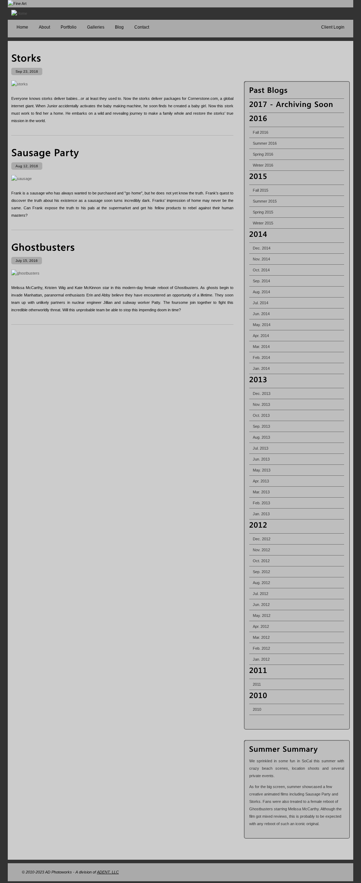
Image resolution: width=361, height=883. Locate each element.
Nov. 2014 (261, 259)
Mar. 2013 (261, 492)
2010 (257, 709)
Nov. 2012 (261, 550)
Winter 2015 (263, 223)
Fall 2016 (260, 132)
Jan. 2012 (261, 659)
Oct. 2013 (261, 415)
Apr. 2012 (261, 626)
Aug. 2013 (261, 437)
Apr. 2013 (261, 481)
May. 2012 (261, 615)
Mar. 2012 (261, 637)
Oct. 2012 (261, 561)
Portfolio (69, 27)
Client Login (332, 27)
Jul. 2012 (260, 593)
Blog (119, 27)
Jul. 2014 (260, 303)
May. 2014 (261, 325)
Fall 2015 (260, 190)
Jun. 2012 (261, 604)
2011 (257, 684)
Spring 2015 (263, 212)
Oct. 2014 (261, 270)
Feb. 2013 (261, 503)
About (44, 27)
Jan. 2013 (261, 514)
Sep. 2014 (261, 281)
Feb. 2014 (261, 357)
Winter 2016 (263, 165)
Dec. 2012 (261, 539)
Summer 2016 (265, 143)
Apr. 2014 (261, 336)
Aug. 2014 (261, 292)
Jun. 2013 (261, 459)
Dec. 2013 (261, 393)
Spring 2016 (263, 154)
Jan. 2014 (261, 368)
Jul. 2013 (260, 448)
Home (22, 27)
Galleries (95, 27)
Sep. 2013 (261, 426)
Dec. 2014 (261, 248)
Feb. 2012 (261, 648)
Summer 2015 (265, 201)
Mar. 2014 (261, 346)
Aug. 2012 (261, 583)
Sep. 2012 (261, 572)
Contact (141, 27)
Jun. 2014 (261, 314)
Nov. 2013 (261, 404)
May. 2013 (261, 470)
